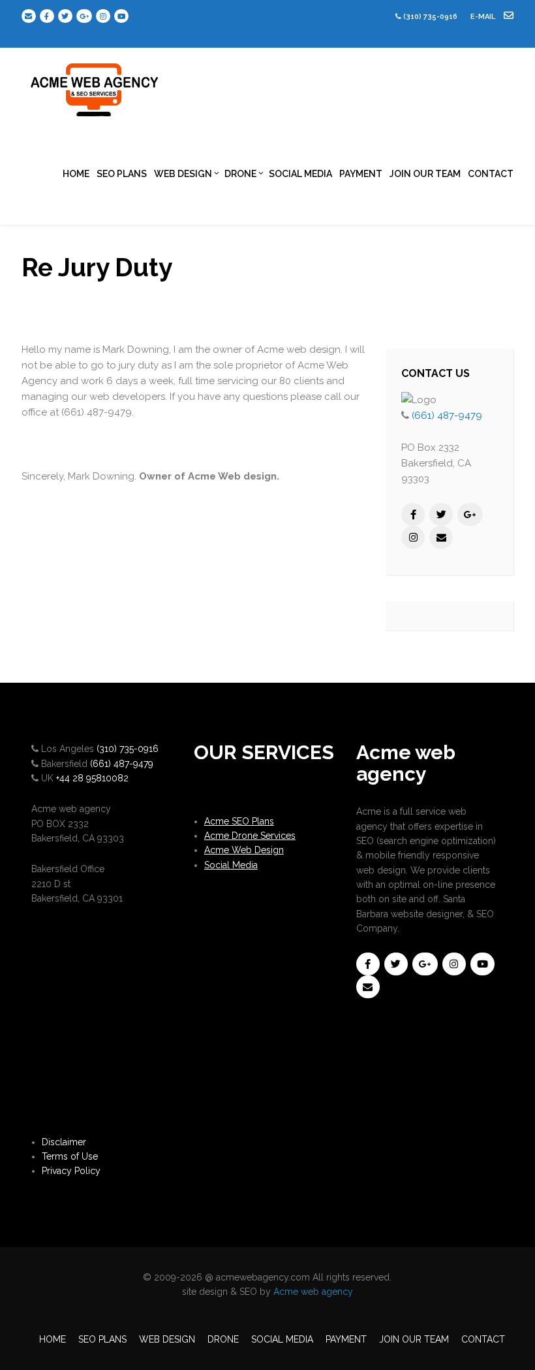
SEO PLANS (122, 174)
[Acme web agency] (95, 85)
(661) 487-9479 (447, 415)
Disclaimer (64, 1142)
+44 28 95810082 (92, 778)
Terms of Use (70, 1156)
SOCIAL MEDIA (300, 174)
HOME (76, 174)
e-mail (483, 16)
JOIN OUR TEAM (425, 174)
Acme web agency (313, 1291)
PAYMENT (360, 174)
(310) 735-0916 (430, 16)
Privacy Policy (71, 1171)
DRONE (240, 174)
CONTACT (490, 174)
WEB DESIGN (183, 174)
